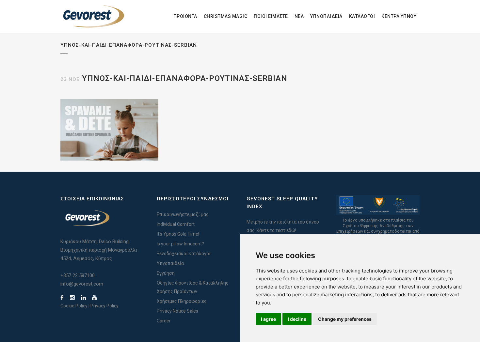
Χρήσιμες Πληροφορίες (182, 301)
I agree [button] (268, 319)
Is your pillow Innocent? (180, 243)
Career (164, 320)
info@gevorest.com (81, 284)
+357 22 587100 (77, 275)
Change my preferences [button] (345, 319)
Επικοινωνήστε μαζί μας (183, 214)
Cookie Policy (74, 305)
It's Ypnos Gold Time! (178, 234)
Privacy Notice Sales (177, 311)
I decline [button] (297, 319)
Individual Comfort (176, 224)
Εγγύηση (166, 273)
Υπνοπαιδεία (170, 263)
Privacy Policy (104, 305)
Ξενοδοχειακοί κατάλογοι (184, 253)
